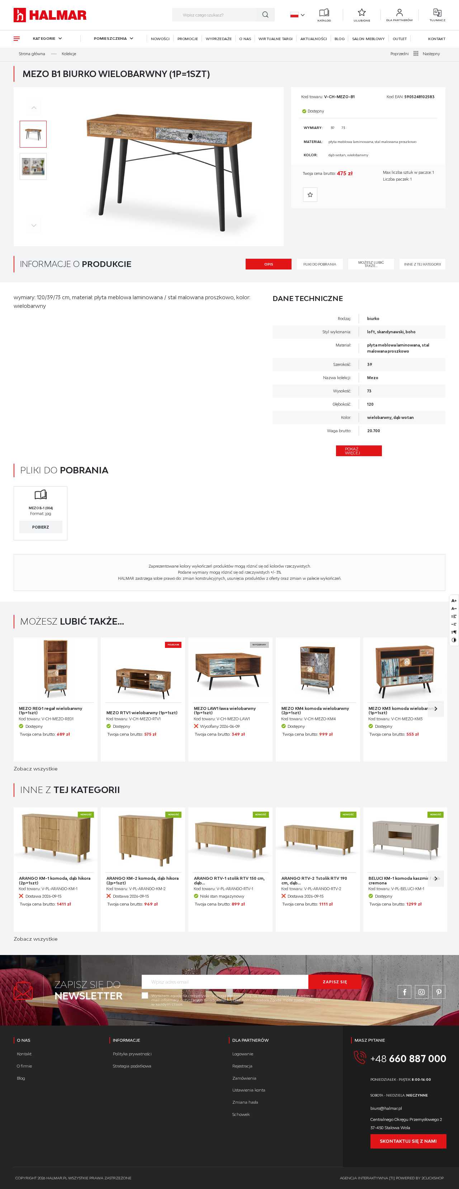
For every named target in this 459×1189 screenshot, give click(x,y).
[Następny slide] (436, 709)
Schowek (241, 1114)
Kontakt (436, 39)
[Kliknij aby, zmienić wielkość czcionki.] (453, 600)
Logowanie (242, 1053)
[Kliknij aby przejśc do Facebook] (404, 992)
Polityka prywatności (132, 1053)
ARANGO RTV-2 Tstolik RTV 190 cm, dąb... (314, 880)
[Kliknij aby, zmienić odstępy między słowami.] (453, 624)
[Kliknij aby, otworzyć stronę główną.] (50, 15)
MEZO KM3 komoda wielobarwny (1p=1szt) (402, 710)
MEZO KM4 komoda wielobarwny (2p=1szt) (315, 710)
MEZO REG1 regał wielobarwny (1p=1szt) (50, 710)
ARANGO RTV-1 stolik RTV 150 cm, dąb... (229, 880)
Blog (339, 39)
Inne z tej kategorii (422, 264)
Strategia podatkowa (132, 1066)
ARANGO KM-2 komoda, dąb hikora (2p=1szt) (143, 880)
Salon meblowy (368, 39)
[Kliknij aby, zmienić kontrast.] (453, 640)
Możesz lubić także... (371, 264)
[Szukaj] (266, 15)
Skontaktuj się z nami (408, 1141)
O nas (245, 39)
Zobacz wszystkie (35, 769)
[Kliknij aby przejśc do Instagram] (422, 992)
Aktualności (314, 39)
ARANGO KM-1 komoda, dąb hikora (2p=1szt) (54, 880)
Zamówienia (244, 1078)
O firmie (24, 1066)
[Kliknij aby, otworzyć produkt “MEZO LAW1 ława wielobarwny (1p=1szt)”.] (230, 670)
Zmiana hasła (245, 1102)
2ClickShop (433, 1178)
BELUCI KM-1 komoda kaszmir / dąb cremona (404, 880)
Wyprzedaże (219, 39)
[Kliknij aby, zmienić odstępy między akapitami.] (453, 632)
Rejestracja (242, 1066)
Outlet (400, 39)
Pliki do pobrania (319, 264)
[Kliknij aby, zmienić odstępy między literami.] (453, 608)
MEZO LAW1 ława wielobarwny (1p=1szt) (225, 710)
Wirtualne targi (276, 39)
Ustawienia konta (248, 1090)
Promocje (188, 39)
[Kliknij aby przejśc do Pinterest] (439, 992)
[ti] (392, 1178)
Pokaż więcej (352, 451)
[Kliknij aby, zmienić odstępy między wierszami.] (453, 616)
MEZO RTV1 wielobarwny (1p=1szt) (142, 713)
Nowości (160, 39)
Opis (268, 264)
